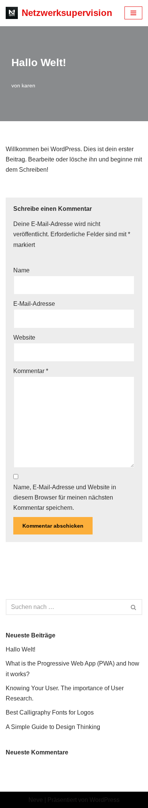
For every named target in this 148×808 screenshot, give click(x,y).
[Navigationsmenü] (133, 12)
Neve (35, 800)
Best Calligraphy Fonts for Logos (50, 712)
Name (21, 270)
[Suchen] (133, 607)
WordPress (105, 800)
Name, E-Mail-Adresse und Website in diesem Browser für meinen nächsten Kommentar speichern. (64, 497)
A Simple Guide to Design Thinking (53, 727)
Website (24, 337)
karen (28, 85)
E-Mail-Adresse (34, 303)
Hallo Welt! (20, 649)
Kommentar (30, 371)
